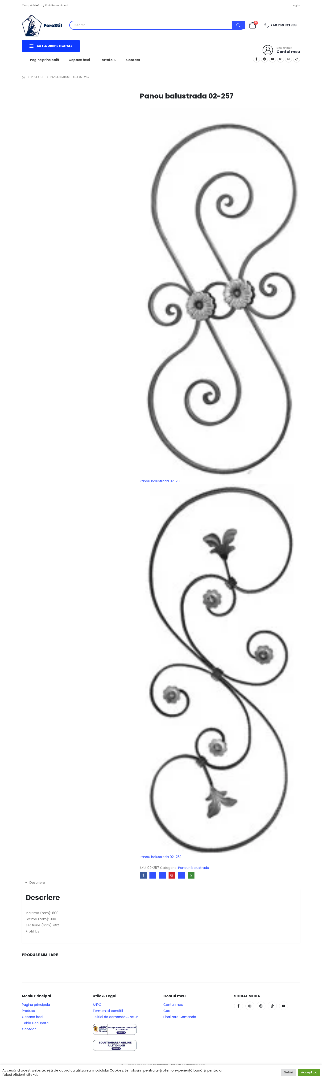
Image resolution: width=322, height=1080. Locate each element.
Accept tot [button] (309, 1072)
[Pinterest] (264, 59)
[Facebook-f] (238, 1006)
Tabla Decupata (35, 1023)
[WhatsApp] (288, 59)
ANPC (97, 1004)
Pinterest (172, 875)
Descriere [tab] (37, 882)
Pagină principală (44, 59)
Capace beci (79, 59)
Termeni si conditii (108, 1010)
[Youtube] (272, 59)
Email (181, 875)
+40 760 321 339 (283, 25)
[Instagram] (280, 59)
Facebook (143, 875)
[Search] (238, 25)
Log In (296, 5)
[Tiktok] (296, 59)
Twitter (152, 875)
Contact (133, 59)
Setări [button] (288, 1072)
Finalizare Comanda (179, 1017)
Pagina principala (36, 1004)
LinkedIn (162, 875)
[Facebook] (256, 59)
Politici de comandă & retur (115, 1017)
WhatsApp (191, 875)
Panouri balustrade (193, 867)
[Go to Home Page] (23, 77)
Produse (28, 1010)
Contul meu (173, 1004)
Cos (166, 1010)
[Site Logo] (45, 25)
